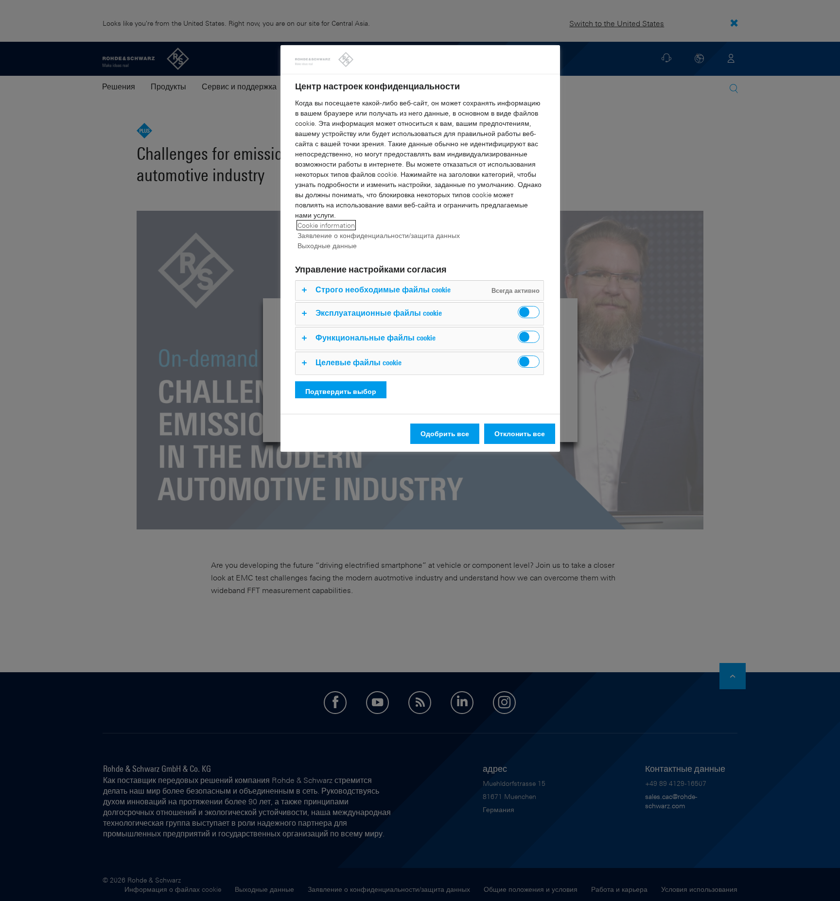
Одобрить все (444, 433)
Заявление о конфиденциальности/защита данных (379, 235)
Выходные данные (327, 245)
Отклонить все (519, 433)
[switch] (529, 312)
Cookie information (326, 225)
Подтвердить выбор (340, 391)
